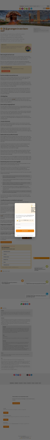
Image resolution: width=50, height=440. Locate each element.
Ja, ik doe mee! (25, 230)
